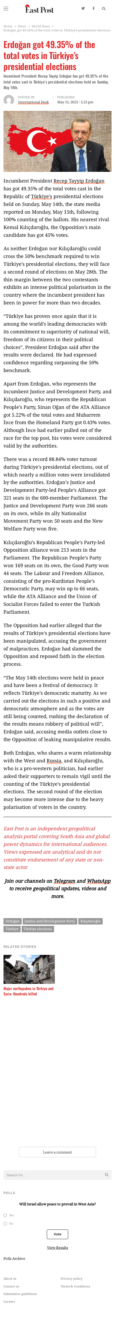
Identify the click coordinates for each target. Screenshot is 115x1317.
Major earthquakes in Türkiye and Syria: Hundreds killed (28, 991)
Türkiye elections (38, 928)
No (11, 1223)
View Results (57, 1247)
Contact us (11, 1286)
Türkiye (12, 928)
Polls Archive (14, 1258)
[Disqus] (57, 1073)
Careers (9, 1301)
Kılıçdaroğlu (90, 921)
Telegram (64, 881)
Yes (11, 1215)
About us (9, 1278)
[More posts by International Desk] (8, 98)
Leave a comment (57, 1152)
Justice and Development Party (50, 921)
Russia (54, 760)
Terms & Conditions (75, 1286)
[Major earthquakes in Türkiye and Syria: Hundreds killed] (29, 958)
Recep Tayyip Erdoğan (79, 180)
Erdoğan (13, 921)
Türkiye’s (41, 196)
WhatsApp (98, 881)
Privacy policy (72, 1278)
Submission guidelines (20, 1293)
